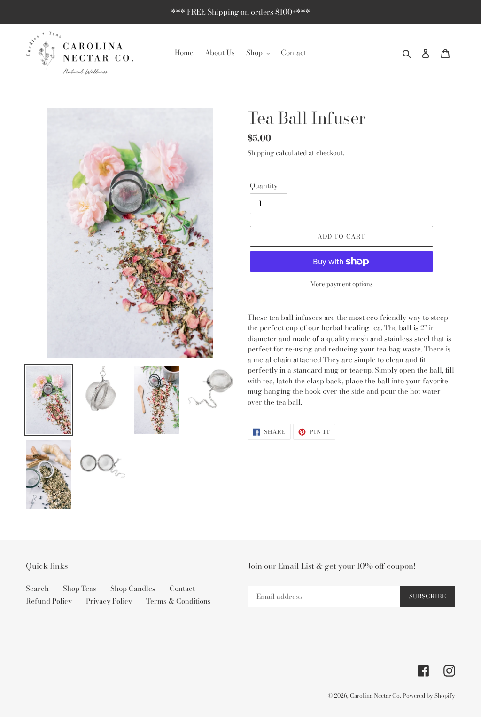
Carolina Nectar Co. (375, 695)
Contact (182, 588)
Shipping (261, 153)
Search (37, 588)
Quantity (264, 186)
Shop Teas (79, 588)
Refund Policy (49, 601)
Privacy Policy (109, 601)
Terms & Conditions (178, 601)
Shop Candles (132, 588)
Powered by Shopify (429, 695)
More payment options (341, 283)
